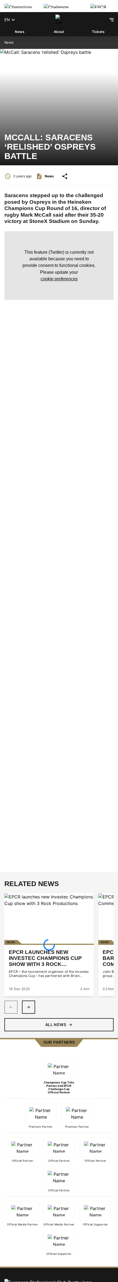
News (19, 32)
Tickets (98, 32)
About (59, 32)
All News (55, 1024)
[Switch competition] (19, 6)
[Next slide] (28, 1007)
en (7, 19)
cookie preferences (59, 278)
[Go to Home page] (59, 20)
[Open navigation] (111, 19)
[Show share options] (64, 176)
